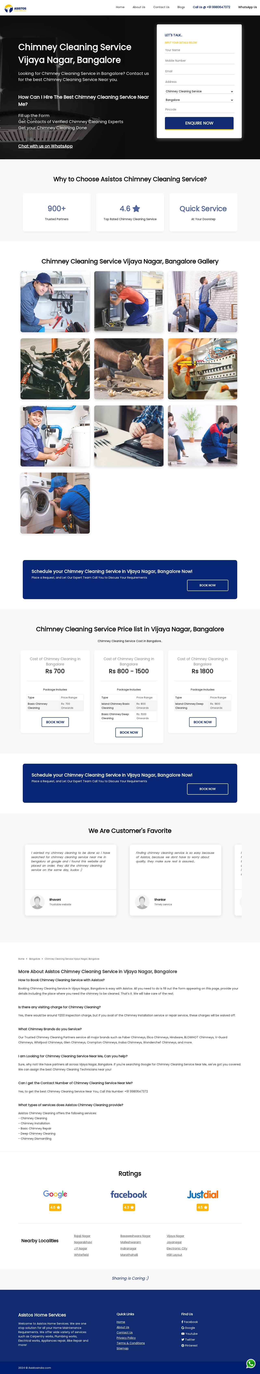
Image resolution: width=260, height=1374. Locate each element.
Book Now (55, 722)
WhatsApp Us (247, 7)
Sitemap (123, 1348)
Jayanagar (174, 1242)
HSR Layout (174, 1255)
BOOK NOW (208, 585)
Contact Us (161, 7)
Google (189, 1328)
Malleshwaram (130, 1242)
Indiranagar (128, 1248)
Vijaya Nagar (175, 1236)
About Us (139, 7)
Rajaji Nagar (82, 1236)
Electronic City (177, 1248)
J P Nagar (80, 1248)
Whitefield (81, 1255)
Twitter (189, 1340)
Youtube (191, 1334)
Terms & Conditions (131, 1343)
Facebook (190, 1322)
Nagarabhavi (83, 1242)
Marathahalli (129, 1255)
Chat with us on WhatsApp (45, 146)
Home (120, 7)
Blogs (181, 7)
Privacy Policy (126, 1338)
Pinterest (191, 1345)
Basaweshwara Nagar (135, 1236)
